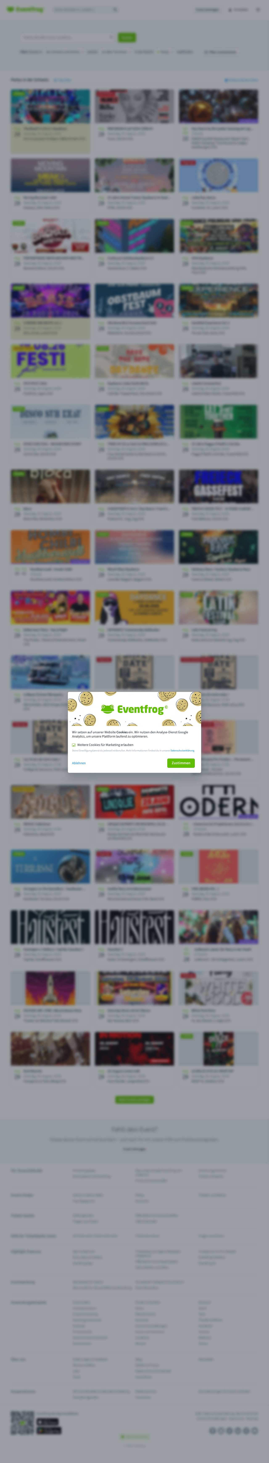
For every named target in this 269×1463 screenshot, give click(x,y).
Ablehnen (79, 763)
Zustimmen (181, 763)
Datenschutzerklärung (182, 750)
